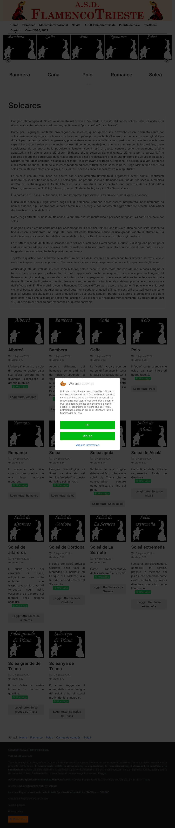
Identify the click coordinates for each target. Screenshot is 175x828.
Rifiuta (87, 436)
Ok (87, 425)
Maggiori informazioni (87, 444)
